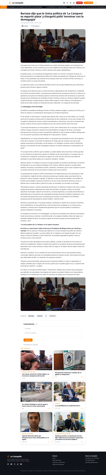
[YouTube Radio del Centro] (21, 464)
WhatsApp (31, 316)
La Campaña (17, 2)
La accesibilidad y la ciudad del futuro (37, 7)
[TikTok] (18, 464)
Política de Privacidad (58, 464)
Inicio (54, 458)
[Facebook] (8, 464)
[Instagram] (11, 464)
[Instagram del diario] (67, 2)
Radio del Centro (57, 460)
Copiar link (52, 315)
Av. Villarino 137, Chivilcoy (92, 458)
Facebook (39, 316)
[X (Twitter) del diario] (70, 2)
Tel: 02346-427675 (90, 460)
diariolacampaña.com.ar (91, 462)
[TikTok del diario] (73, 2)
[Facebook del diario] (64, 2)
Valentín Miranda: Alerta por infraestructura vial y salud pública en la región (72, 7)
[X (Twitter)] (15, 464)
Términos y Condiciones (59, 462)
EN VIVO (80, 2)
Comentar (28, 340)
